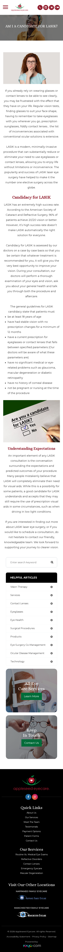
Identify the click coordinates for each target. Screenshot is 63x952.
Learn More (31, 696)
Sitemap (52, 936)
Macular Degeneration (31, 873)
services (15, 595)
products (15, 636)
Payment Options (31, 831)
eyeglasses (16, 611)
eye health (16, 620)
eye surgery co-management (28, 645)
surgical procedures (22, 628)
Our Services (31, 817)
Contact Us (31, 743)
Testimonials (31, 827)
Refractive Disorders (31, 859)
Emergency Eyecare (31, 868)
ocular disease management (27, 653)
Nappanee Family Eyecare (31, 891)
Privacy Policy (39, 936)
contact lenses (19, 603)
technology (17, 661)
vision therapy (18, 586)
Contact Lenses (31, 864)
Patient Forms (31, 836)
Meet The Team (32, 822)
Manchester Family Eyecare (31, 908)
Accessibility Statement (18, 936)
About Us (31, 813)
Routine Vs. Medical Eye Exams (31, 854)
